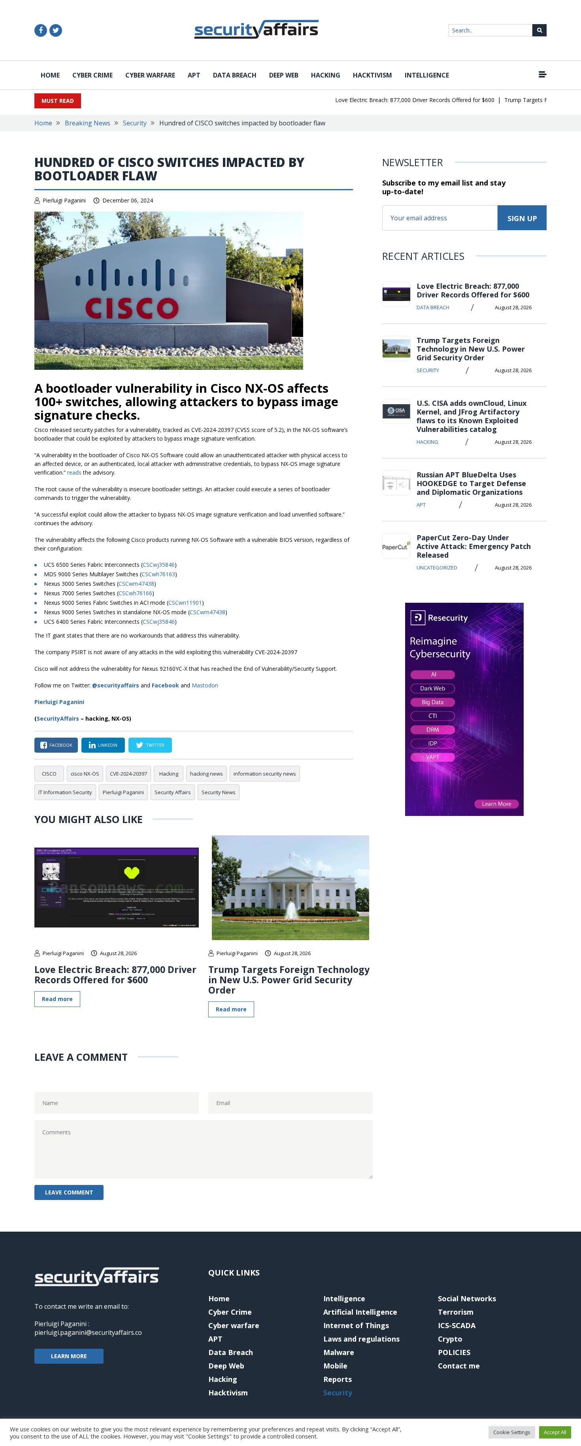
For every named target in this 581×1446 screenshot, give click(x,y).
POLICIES (454, 1352)
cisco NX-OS (85, 773)
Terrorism (455, 1312)
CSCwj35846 (159, 564)
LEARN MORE (69, 1356)
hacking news (206, 773)
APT (194, 75)
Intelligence (427, 75)
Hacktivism (372, 75)
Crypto (450, 1339)
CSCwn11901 (185, 602)
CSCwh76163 (158, 574)
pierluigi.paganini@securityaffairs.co (88, 1332)
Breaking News (87, 123)
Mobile (335, 1365)
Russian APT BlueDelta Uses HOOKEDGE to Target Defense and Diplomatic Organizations (471, 483)
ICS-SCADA (456, 1325)
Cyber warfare (150, 75)
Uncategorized (437, 567)
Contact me (459, 1365)
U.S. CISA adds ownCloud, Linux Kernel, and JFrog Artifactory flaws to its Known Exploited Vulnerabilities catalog (471, 416)
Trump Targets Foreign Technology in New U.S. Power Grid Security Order (289, 979)
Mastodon (205, 685)
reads (74, 472)
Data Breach (235, 75)
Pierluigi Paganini (64, 200)
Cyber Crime (92, 75)
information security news (265, 773)
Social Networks (467, 1298)
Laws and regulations (361, 1339)
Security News (219, 792)
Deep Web (283, 75)
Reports (337, 1379)
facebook (60, 745)
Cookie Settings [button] (511, 1432)
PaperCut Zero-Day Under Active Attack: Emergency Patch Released (474, 546)
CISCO (49, 773)
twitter (155, 745)
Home (50, 75)
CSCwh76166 (135, 593)
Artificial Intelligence (360, 1312)
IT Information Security (65, 792)
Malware (338, 1352)
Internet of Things (356, 1325)
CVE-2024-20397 (128, 773)
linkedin (107, 745)
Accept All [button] (555, 1432)
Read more (57, 999)
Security (135, 123)
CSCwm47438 (136, 583)
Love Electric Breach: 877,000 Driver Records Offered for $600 (399, 100)
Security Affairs (173, 792)
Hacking (325, 75)
